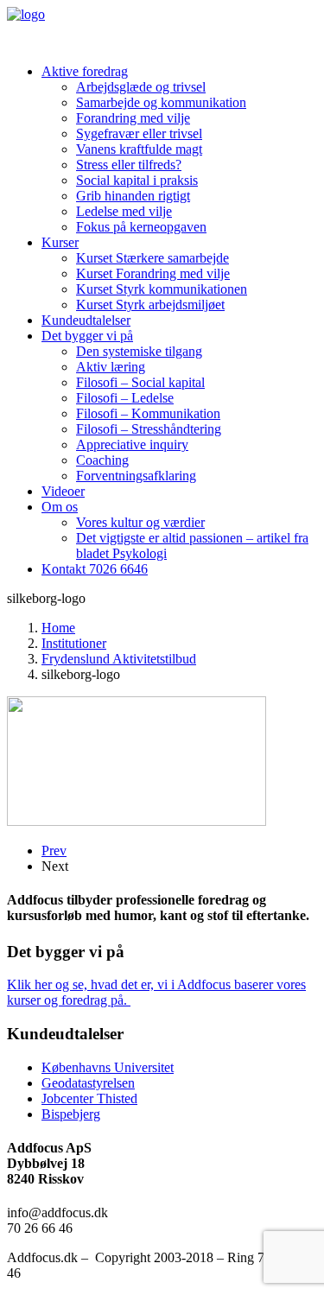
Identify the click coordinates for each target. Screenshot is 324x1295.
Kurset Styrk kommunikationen (161, 289)
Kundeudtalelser (85, 320)
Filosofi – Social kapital (140, 382)
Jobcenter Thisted (89, 1098)
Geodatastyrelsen (88, 1083)
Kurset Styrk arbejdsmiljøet (150, 304)
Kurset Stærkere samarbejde (152, 258)
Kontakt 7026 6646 (94, 569)
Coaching (102, 460)
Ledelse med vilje (124, 211)
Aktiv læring (110, 366)
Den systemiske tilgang (139, 351)
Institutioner (73, 643)
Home (58, 627)
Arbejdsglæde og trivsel (141, 86)
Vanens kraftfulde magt (139, 149)
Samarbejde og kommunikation (161, 102)
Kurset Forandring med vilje (153, 273)
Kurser (60, 242)
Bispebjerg (70, 1114)
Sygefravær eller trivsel (139, 133)
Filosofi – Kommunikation (148, 413)
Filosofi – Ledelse (125, 397)
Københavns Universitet (107, 1067)
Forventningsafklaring (136, 475)
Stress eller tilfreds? (128, 164)
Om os (59, 506)
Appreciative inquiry (132, 444)
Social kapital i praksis (137, 180)
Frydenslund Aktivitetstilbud (118, 658)
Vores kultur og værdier (140, 522)
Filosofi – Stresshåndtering (148, 429)
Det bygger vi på (87, 335)
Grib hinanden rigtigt (133, 195)
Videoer (63, 491)
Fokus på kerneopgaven (141, 226)
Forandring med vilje (133, 118)
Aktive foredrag (84, 71)
